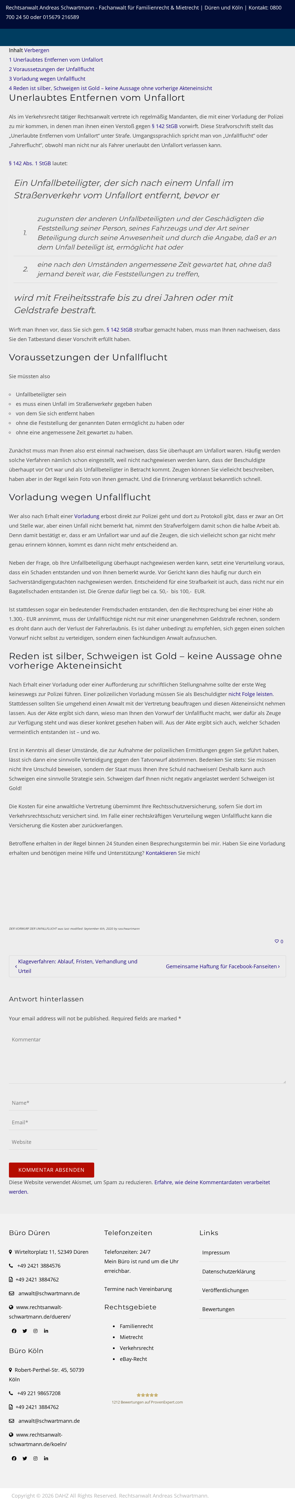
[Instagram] (35, 1331)
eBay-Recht (133, 1358)
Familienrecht (136, 1326)
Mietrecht (131, 1337)
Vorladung (86, 516)
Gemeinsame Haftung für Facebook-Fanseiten (221, 966)
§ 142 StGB (165, 126)
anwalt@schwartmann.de (49, 1293)
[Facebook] (14, 1331)
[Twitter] (25, 1331)
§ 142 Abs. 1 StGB (30, 163)
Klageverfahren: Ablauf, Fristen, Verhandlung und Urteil (77, 966)
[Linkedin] (46, 1331)
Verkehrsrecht (137, 1347)
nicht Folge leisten (250, 694)
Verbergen (36, 50)
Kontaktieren (161, 852)
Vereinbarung (155, 1288)
